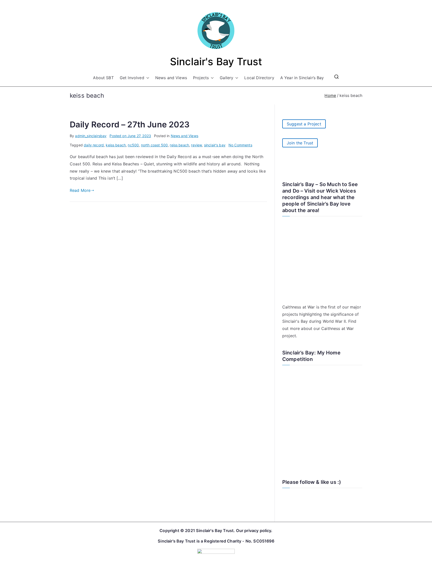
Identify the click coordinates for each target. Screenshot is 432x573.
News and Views (171, 77)
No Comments (240, 145)
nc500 (133, 145)
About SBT (103, 77)
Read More (80, 190)
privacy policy (257, 530)
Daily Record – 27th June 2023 (130, 124)
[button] (146, 77)
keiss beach (116, 145)
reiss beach (179, 145)
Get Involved (132, 77)
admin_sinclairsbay (90, 136)
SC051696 (263, 541)
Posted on (130, 136)
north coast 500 (154, 145)
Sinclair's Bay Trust (216, 61)
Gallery (226, 77)
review (196, 145)
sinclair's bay (215, 145)
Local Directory (259, 77)
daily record (94, 145)
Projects (201, 77)
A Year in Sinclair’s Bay (302, 77)
